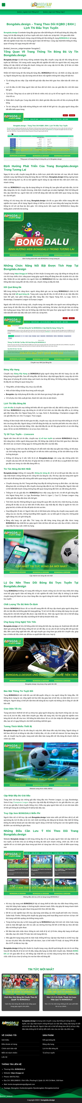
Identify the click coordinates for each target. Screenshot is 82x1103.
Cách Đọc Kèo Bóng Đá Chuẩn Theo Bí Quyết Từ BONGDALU (20, 998)
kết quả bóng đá (22, 294)
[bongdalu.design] (41, 4)
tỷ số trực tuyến (45, 438)
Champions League (20, 802)
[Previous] (4, 988)
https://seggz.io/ (21, 274)
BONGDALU (64, 38)
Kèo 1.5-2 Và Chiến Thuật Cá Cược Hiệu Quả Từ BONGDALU (61, 998)
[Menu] (3, 5)
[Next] (78, 988)
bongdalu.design (29, 1021)
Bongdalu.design (11, 32)
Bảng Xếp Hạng (20, 374)
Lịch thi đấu (8, 407)
